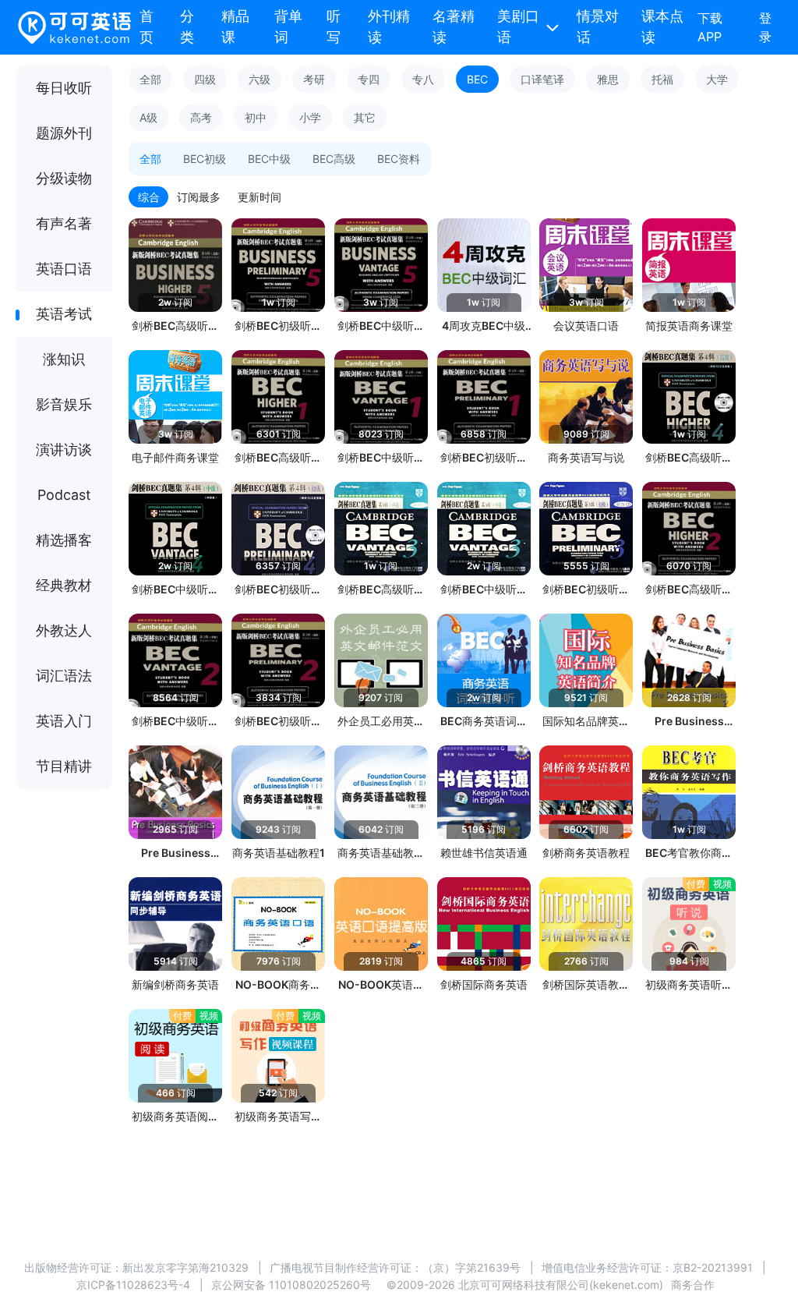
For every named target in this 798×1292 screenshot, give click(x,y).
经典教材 (64, 585)
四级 (205, 79)
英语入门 (64, 721)
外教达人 (64, 630)
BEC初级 (204, 158)
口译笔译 (542, 79)
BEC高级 (333, 158)
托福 (662, 79)
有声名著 (64, 223)
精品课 (235, 26)
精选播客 (64, 540)
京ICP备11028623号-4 (133, 1284)
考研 (314, 79)
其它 (365, 117)
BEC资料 (398, 158)
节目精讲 (64, 766)
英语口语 (64, 268)
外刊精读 (389, 26)
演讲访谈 (64, 449)
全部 (150, 79)
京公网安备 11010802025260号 (291, 1284)
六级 (259, 79)
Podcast (64, 495)
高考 (201, 117)
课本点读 (662, 26)
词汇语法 (64, 675)
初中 (256, 117)
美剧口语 (518, 26)
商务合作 (693, 1284)
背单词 (288, 26)
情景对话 (598, 26)
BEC (477, 79)
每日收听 (64, 88)
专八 (423, 79)
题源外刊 (64, 133)
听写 (334, 26)
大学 (717, 79)
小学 (310, 117)
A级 (148, 117)
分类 (187, 26)
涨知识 (64, 359)
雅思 (608, 79)
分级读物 (64, 178)
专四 (369, 79)
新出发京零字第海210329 (185, 1267)
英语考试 (64, 314)
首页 (146, 26)
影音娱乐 (64, 404)
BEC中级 (269, 158)
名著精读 (454, 26)
